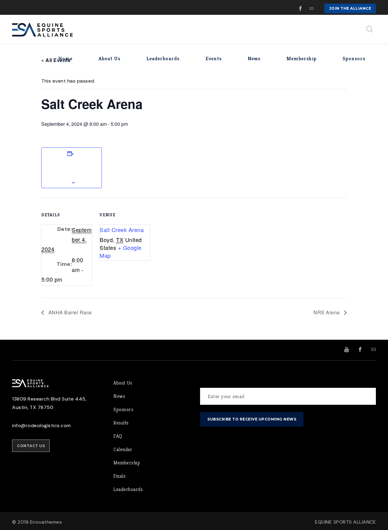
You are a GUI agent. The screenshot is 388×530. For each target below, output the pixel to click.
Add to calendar (71, 168)
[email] (311, 8)
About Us (122, 383)
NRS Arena (327, 312)
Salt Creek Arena (122, 230)
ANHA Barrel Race (69, 312)
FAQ (117, 436)
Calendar (122, 449)
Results (121, 423)
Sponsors (123, 409)
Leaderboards (128, 489)
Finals (119, 476)
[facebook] (300, 8)
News (119, 396)
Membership (126, 463)
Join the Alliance (350, 8)
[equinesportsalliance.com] (42, 29)
